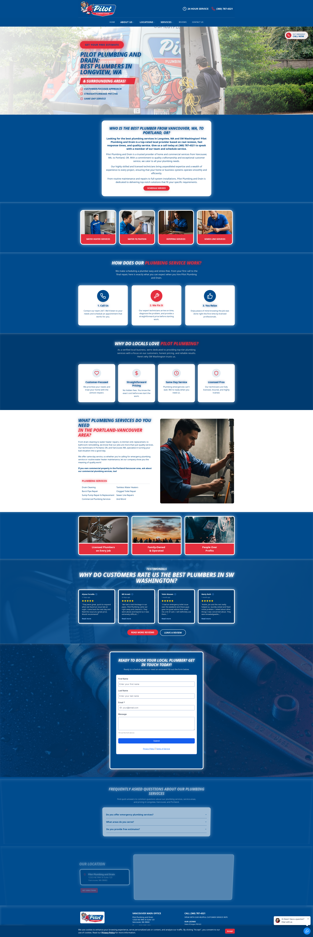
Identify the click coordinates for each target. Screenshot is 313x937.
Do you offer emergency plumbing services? (129, 814)
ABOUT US (126, 22)
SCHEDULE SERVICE (156, 188)
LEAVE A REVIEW (173, 632)
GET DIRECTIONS (89, 890)
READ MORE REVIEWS (142, 632)
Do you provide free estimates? (123, 829)
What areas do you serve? (120, 822)
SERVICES (166, 22)
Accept (230, 931)
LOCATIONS (146, 22)
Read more (86, 618)
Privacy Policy (108, 932)
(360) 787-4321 (224, 8)
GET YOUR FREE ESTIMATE (102, 44)
